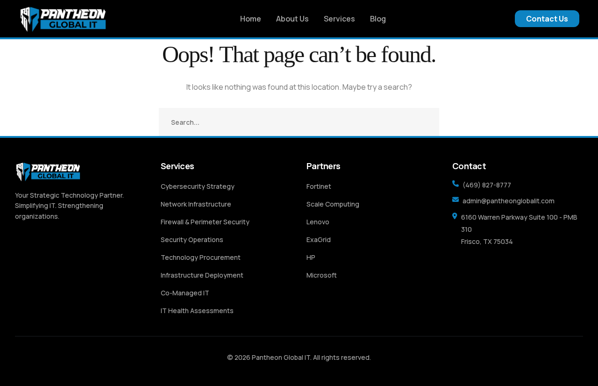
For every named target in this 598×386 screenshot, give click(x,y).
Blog (378, 19)
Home (250, 19)
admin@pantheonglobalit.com (509, 200)
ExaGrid (318, 239)
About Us (292, 19)
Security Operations (192, 239)
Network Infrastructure (196, 204)
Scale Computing (332, 204)
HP (310, 257)
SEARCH (425, 122)
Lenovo (317, 221)
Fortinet (318, 186)
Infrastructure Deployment (202, 275)
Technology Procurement (201, 257)
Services (339, 19)
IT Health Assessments (197, 310)
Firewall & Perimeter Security (205, 221)
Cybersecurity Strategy (198, 186)
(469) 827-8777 (487, 184)
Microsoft (321, 275)
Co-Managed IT (185, 292)
